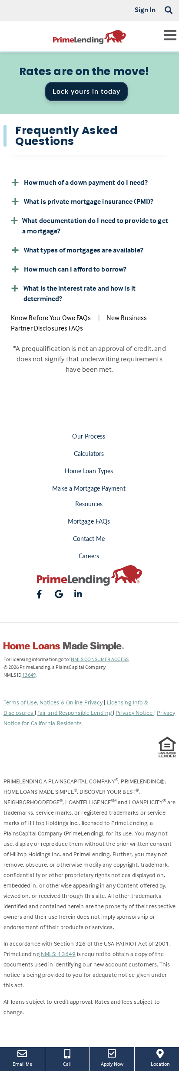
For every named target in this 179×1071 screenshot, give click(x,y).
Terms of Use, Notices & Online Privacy (53, 702)
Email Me (23, 1064)
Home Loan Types (89, 471)
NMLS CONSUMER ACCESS (100, 659)
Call (67, 1064)
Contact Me (89, 539)
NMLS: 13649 (58, 953)
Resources (89, 504)
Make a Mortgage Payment (88, 489)
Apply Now (114, 1063)
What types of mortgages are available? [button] (83, 250)
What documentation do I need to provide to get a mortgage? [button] (95, 225)
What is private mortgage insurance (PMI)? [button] (88, 201)
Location (165, 1063)
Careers (89, 557)
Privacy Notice (135, 712)
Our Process (88, 437)
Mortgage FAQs (89, 522)
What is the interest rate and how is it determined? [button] (79, 293)
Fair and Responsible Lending (75, 712)
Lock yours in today (86, 91)
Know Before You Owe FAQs (51, 317)
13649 (29, 674)
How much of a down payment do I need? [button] (86, 182)
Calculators (89, 454)
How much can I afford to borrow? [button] (75, 269)
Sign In (145, 9)
